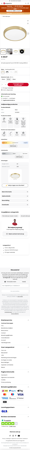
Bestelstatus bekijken (7, 328)
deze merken (20, 296)
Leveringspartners (7, 407)
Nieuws (3, 367)
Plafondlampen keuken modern (10, 216)
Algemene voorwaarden (7, 377)
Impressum (4, 375)
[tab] (15, 331)
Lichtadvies (10, 365)
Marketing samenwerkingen (8, 357)
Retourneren (4, 330)
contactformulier (8, 312)
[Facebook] (11, 435)
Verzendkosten (5, 338)
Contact (3, 333)
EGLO (16, 109)
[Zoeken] (26, 3)
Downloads (5, 204)
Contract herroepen (7, 323)
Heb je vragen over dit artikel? (16, 185)
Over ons (3, 350)
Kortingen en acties (6, 360)
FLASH (14, 10)
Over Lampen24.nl (7, 347)
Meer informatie (7, 192)
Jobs (2, 355)
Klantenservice (6, 320)
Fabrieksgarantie (5, 342)
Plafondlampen (6, 16)
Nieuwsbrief (4, 353)
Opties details (6, 196)
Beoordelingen (5, 362)
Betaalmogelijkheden (7, 335)
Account (3, 340)
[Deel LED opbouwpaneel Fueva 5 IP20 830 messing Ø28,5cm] (28, 23)
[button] (3, 51)
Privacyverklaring (6, 382)
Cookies (3, 380)
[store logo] (8, 3)
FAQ (2, 325)
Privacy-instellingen (6, 438)
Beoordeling (5, 200)
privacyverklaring (15, 313)
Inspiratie (3, 365)
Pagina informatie (7, 372)
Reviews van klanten (8, 417)
